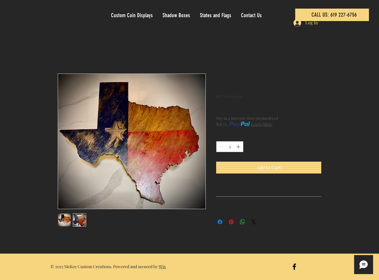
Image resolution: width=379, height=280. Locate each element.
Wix (162, 266)
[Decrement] (220, 146)
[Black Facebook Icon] (294, 266)
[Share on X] (253, 221)
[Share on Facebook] (220, 221)
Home (64, 52)
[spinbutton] (229, 146)
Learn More (261, 124)
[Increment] (239, 146)
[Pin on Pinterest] (231, 221)
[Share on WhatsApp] (242, 221)
